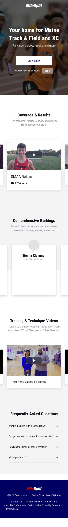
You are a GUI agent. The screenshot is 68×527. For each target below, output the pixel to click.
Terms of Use (50, 502)
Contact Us (16, 502)
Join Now (34, 60)
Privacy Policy (33, 502)
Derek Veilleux (53, 495)
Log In (48, 71)
